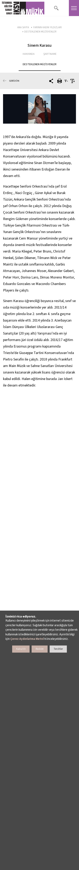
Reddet (40, 649)
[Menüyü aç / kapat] (74, 8)
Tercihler (58, 649)
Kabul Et (21, 649)
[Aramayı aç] (56, 8)
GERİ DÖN (14, 81)
